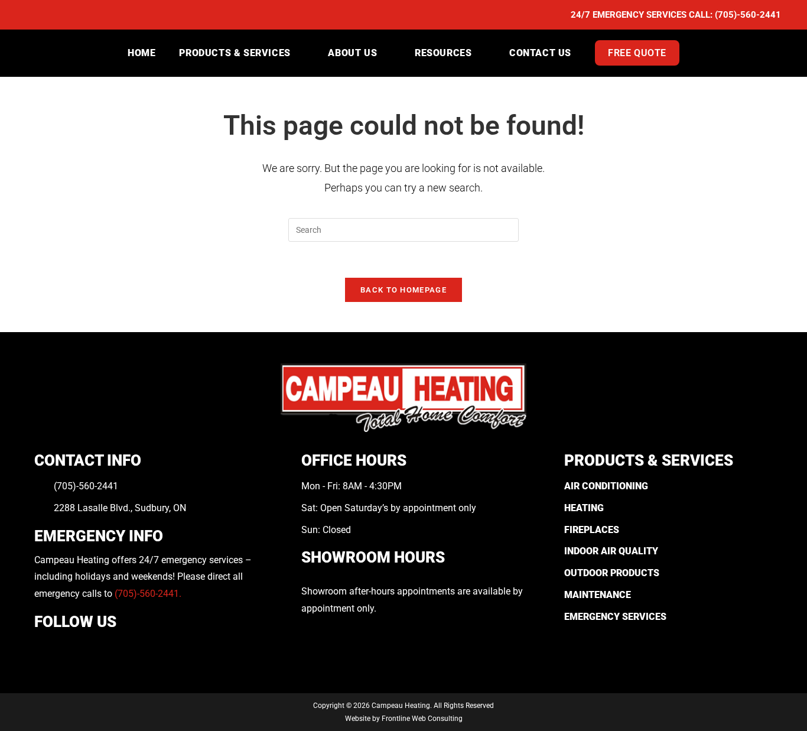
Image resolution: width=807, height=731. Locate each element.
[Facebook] (42, 649)
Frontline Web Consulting (422, 718)
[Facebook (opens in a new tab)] (32, 15)
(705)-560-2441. (148, 593)
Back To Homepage (403, 289)
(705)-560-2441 (748, 14)
